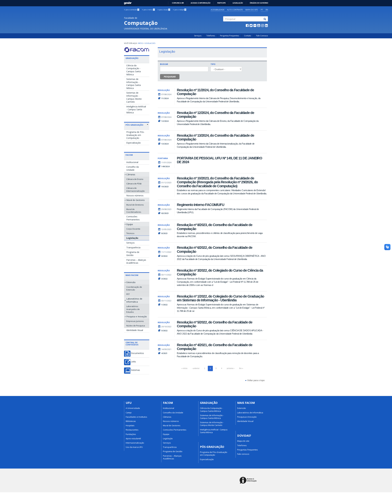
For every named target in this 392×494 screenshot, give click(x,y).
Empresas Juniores (135, 321)
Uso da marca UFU (134, 447)
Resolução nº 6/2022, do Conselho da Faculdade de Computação (214, 249)
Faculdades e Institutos (136, 416)
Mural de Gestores (135, 200)
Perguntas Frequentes (229, 35)
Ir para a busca (164, 10)
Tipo (213, 64)
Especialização (133, 142)
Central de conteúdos (132, 343)
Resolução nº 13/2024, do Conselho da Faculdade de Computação (215, 137)
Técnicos (130, 233)
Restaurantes (132, 429)
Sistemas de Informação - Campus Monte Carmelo (134, 97)
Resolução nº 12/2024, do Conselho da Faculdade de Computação (215, 115)
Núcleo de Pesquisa (135, 325)
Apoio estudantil (133, 438)
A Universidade (133, 408)
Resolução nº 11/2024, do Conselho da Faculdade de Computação (215, 92)
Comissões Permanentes (133, 218)
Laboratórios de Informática (134, 300)
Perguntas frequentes (247, 449)
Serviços (197, 35)
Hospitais (130, 425)
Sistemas (135, 370)
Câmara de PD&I (133, 183)
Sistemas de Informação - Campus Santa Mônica (133, 84)
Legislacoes (150, 43)
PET (128, 294)
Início (140, 43)
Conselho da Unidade (132, 168)
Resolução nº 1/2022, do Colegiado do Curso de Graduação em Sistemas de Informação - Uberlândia (220, 298)
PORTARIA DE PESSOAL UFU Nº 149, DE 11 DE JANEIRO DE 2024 (219, 160)
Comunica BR (178, 3)
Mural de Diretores (135, 204)
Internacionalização (135, 442)
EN (267, 9)
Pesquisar (170, 76)
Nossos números (134, 195)
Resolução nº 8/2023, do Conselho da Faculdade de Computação (214, 227)
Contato (247, 35)
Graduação (132, 58)
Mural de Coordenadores (133, 210)
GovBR (127, 2)
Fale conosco (243, 454)
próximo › (231, 368)
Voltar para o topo (256, 380)
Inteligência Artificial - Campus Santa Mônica (136, 109)
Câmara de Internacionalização (135, 189)
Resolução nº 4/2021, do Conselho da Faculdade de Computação (214, 347)
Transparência (133, 247)
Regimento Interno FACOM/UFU (200, 205)
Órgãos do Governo (259, 3)
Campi (129, 412)
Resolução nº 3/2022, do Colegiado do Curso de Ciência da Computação (220, 272)
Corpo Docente (133, 228)
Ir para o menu (148, 10)
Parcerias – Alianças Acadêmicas (136, 261)
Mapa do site (251, 9)
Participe (221, 3)
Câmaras (130, 174)
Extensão (131, 282)
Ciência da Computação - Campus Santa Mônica (133, 70)
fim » (241, 368)
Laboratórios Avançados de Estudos (133, 309)
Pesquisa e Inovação (136, 316)
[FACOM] (136, 49)
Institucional (132, 162)
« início (184, 368)
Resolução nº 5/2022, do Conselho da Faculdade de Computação (214, 324)
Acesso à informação (200, 3)
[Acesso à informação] (249, 480)
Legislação (238, 3)
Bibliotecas (131, 421)
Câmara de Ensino (134, 179)
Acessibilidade (217, 9)
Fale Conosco (262, 35)
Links (133, 362)
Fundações (131, 434)
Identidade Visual (134, 330)
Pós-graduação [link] (134, 125)
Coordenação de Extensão (134, 288)
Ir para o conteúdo (131, 10)
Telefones (210, 35)
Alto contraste (235, 9)
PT (262, 9)
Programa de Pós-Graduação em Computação (135, 135)
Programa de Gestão (132, 254)
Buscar (164, 64)
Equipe (129, 224)
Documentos (137, 353)
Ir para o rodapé (179, 10)
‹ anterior (196, 368)
